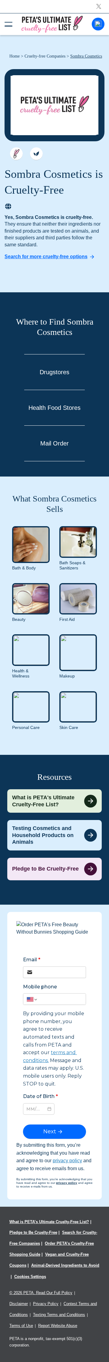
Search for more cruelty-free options (46, 256)
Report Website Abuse (57, 1325)
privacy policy (67, 1160)
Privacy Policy (45, 1303)
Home (14, 56)
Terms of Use (21, 1325)
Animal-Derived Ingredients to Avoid (65, 1265)
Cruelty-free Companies (45, 56)
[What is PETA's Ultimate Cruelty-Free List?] (54, 801)
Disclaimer (18, 1303)
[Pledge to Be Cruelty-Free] (54, 869)
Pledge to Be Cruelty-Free (33, 1232)
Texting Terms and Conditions (59, 1314)
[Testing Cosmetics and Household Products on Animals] (54, 835)
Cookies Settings (30, 1276)
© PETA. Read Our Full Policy (40, 1292)
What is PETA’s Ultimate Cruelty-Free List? (49, 1221)
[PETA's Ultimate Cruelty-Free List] (52, 23)
